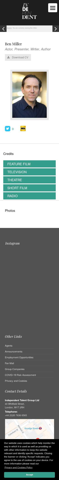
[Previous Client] (3, 28)
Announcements (13, 351)
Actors (9, 28)
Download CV (19, 57)
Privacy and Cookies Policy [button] (18, 467)
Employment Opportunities (19, 357)
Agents (8, 345)
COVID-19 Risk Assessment (20, 375)
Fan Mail (9, 363)
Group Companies (15, 369)
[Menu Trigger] (52, 7)
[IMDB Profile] (23, 128)
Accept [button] (29, 475)
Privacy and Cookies (16, 380)
